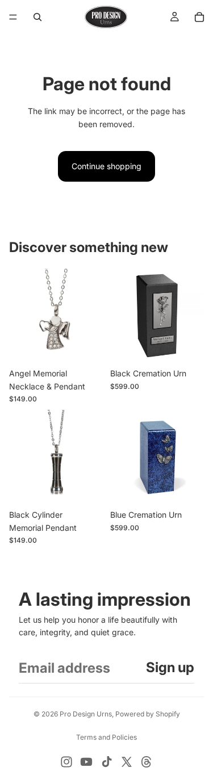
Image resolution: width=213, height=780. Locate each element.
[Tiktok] (107, 762)
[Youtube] (86, 762)
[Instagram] (66, 762)
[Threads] (146, 762)
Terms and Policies (106, 737)
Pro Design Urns (86, 714)
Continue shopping (106, 166)
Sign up (170, 667)
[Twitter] (126, 762)
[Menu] (13, 17)
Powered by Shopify (147, 714)
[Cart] (199, 17)
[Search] (37, 17)
